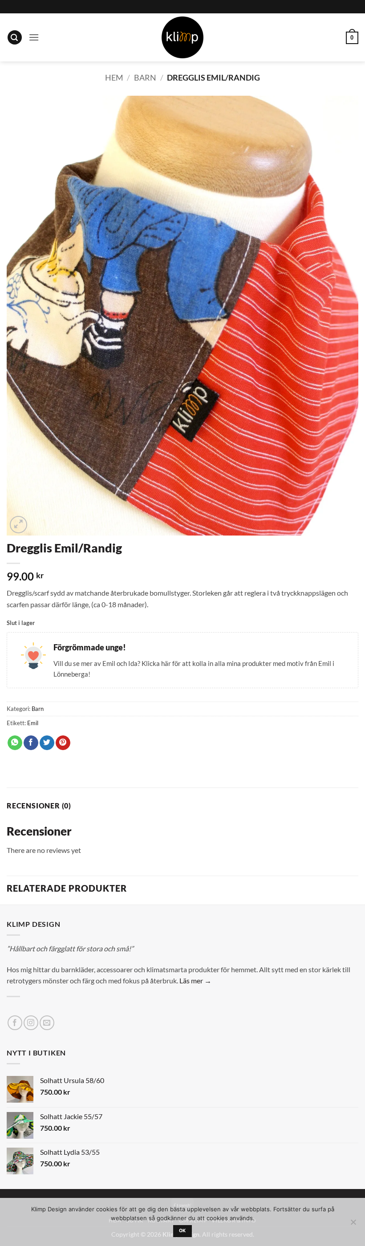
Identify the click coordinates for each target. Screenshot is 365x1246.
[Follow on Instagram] (31, 1022)
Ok (182, 1231)
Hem (114, 77)
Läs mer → (195, 980)
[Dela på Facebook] (31, 743)
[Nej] (353, 1225)
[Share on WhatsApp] (15, 743)
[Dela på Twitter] (47, 743)
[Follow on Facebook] (15, 1022)
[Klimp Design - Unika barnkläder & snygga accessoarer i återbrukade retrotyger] (182, 37)
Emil (32, 722)
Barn (145, 77)
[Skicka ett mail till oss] (47, 1022)
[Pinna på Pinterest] (63, 743)
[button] (15, 37)
